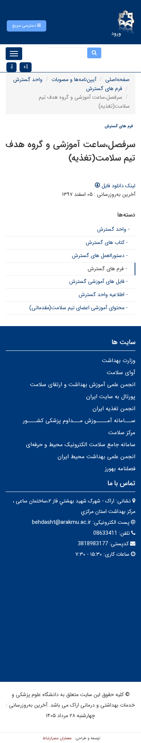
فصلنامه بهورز (120, 468)
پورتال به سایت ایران (110, 396)
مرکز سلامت (121, 432)
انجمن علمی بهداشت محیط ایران (96, 456)
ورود (116, 33)
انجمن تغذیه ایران (113, 408)
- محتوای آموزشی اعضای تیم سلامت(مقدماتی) (78, 308)
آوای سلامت (121, 372)
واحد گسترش (27, 79)
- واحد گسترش (113, 229)
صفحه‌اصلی (117, 79)
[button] (26, 26)
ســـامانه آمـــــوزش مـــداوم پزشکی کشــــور (79, 420)
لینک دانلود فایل (117, 186)
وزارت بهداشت (118, 360)
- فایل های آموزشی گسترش (98, 281)
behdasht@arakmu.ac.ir (61, 522)
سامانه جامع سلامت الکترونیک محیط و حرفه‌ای (80, 444)
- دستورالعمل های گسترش (100, 255)
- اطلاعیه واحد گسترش (103, 294)
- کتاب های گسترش (107, 242)
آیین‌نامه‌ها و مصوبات (74, 79)
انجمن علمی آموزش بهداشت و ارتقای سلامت (82, 384)
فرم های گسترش (104, 88)
